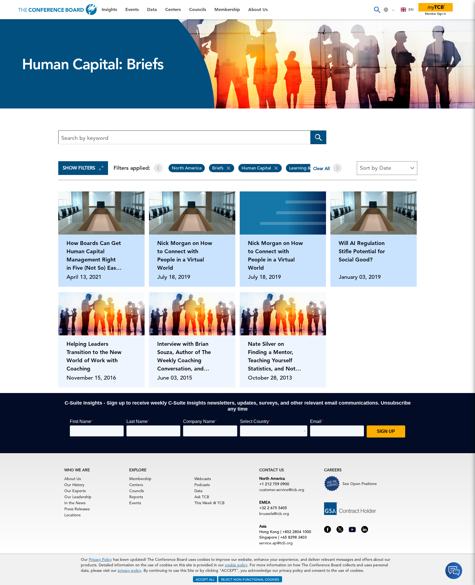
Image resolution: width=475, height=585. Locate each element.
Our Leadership (78, 496)
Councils (14, 82)
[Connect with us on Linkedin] (364, 528)
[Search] (376, 9)
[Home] (58, 9)
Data (10, 54)
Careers (14, 124)
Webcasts (202, 478)
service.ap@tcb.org (276, 543)
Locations (72, 514)
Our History (74, 484)
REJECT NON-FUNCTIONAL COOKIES (250, 579)
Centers (14, 68)
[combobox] (407, 9)
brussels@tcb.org (274, 513)
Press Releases (77, 508)
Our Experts (75, 490)
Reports (136, 496)
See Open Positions (360, 483)
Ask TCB (201, 496)
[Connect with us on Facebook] (327, 528)
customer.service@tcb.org (281, 489)
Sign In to (26, 151)
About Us (16, 110)
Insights (14, 26)
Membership (19, 96)
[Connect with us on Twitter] (339, 528)
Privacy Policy (100, 559)
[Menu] (10, 10)
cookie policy (236, 564)
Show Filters (79, 168)
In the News (74, 502)
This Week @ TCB (24, 138)
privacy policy (129, 570)
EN (410, 9)
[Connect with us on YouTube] (352, 528)
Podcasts (202, 484)
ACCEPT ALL (205, 579)
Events (13, 40)
